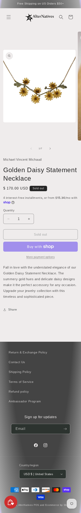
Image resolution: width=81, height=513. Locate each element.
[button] (8, 17)
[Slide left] (31, 148)
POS (36, 505)
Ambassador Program (25, 401)
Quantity (8, 210)
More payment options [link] (40, 257)
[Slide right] (50, 148)
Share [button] (12, 309)
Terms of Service (21, 382)
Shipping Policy (20, 372)
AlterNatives (25, 505)
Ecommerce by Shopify (59, 505)
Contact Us (17, 362)
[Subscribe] (65, 429)
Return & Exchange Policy (28, 352)
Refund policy (19, 391)
